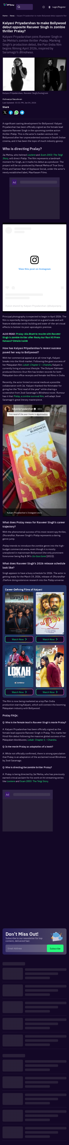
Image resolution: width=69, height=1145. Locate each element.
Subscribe (55, 948)
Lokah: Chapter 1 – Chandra (42, 739)
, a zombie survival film (28, 396)
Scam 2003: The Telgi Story (34, 781)
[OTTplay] (8, 7)
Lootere (11, 781)
